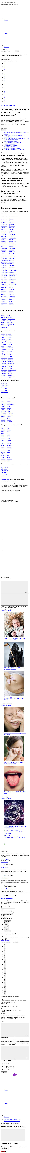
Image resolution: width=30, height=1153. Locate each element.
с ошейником (4, 286)
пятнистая (11, 277)
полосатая (11, 272)
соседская (11, 289)
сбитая (11, 286)
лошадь (3, 443)
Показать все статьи (6, 610)
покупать (3, 413)
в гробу (9, 337)
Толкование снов (10, 105)
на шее (2, 377)
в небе (9, 346)
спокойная (3, 291)
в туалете (3, 353)
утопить (9, 420)
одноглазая (4, 262)
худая (10, 301)
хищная (11, 299)
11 (4, 961)
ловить (2, 409)
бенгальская (4, 226)
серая (2, 322)
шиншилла (4, 460)
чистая (11, 303)
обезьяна (9, 447)
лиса (8, 442)
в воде (2, 337)
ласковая (11, 250)
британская (4, 231)
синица (3, 452)
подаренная (4, 270)
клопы (2, 435)
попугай (3, 450)
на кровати (10, 365)
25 (4, 984)
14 (4, 966)
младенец (9, 445)
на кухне (10, 366)
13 (4, 964)
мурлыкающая (4, 256)
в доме (9, 339)
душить (3, 406)
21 (4, 977)
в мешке (10, 344)
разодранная (4, 279)
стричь (9, 416)
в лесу (2, 342)
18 (4, 972)
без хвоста (11, 222)
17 (4, 971)
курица (9, 440)
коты (8, 436)
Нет (3, 492)
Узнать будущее (5, 859)
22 (4, 979)
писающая (3, 265)
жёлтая (2, 315)
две (6, 383)
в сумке (10, 351)
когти (5, 469)
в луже (9, 342)
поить (8, 411)
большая (11, 229)
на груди (3, 359)
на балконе (4, 358)
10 (4, 959)
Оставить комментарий (6, 914)
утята (2, 457)
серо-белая (10, 322)
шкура (5, 474)
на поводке (4, 370)
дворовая (3, 238)
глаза (2, 467)
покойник (9, 448)
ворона (9, 430)
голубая (9, 313)
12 (4, 962)
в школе (10, 354)
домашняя (3, 241)
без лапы (11, 220)
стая (2, 390)
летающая (3, 251)
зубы (2, 469)
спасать (3, 416)
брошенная (4, 232)
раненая (11, 280)
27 (4, 987)
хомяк (8, 457)
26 (4, 985)
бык (2, 428)
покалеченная (4, 272)
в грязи (3, 339)
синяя (2, 324)
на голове (10, 358)
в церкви (10, 353)
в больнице (4, 335)
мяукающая (12, 256)
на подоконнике (12, 370)
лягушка (9, 443)
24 (4, 982)
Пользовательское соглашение (12, 1121)
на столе (10, 373)
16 (4, 969)
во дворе (10, 356)
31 (4, 994)
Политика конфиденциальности (12, 1119)
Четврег (6, 926)
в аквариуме (4, 334)
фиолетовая (4, 325)
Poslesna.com (5, 479)
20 (4, 976)
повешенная (12, 268)
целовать (9, 421)
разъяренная (4, 280)
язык (2, 475)
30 (4, 992)
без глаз (11, 219)
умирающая (12, 298)
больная (3, 229)
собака (2, 454)
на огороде (4, 368)
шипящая (11, 304)
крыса (2, 440)
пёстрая (11, 263)
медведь (3, 445)
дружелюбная (12, 241)
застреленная (12, 244)
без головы (4, 220)
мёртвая (3, 255)
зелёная (9, 315)
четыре (3, 392)
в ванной (10, 335)
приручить (10, 413)
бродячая (11, 231)
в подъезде (3, 349)
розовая (3, 320)
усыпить (3, 420)
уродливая (3, 299)
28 (4, 989)
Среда (5, 924)
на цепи (10, 375)
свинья (8, 452)
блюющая (11, 227)
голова (6, 467)
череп (2, 474)
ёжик (8, 431)
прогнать (3, 414)
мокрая (11, 255)
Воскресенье (7, 931)
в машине (3, 344)
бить (2, 401)
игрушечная (4, 248)
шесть (6, 392)
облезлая (11, 258)
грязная (11, 236)
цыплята (3, 459)
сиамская (3, 287)
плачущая (3, 267)
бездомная (11, 224)
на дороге (3, 361)
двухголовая (12, 238)
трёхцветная (10, 324)
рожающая (3, 282)
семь (6, 388)
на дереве (10, 359)
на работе (3, 371)
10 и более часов (9, 1068)
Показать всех (4, 862)
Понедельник (7, 921)
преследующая (13, 274)
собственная (4, 289)
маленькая (11, 253)
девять (2, 385)
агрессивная (4, 219)
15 (4, 967)
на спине (3, 373)
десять (6, 385)
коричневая (4, 317)
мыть (8, 409)
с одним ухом (12, 284)
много (6, 386)
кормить (3, 408)
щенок (8, 460)
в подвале (10, 347)
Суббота (6, 929)
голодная (3, 236)
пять (2, 388)
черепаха (9, 459)
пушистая (3, 277)
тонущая (11, 294)
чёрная (9, 325)
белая (2, 313)
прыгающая (12, 275)
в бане (9, 334)
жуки (2, 433)
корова (8, 435)
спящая (11, 291)
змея (8, 433)
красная (9, 317)
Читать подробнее (5, 940)
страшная (11, 292)
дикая (2, 239)
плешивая (11, 267)
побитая (3, 268)
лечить (9, 408)
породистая (4, 274)
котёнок (3, 436)
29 (4, 990)
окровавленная (5, 263)
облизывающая (5, 260)
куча (2, 386)
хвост (5, 472)
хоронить (3, 421)
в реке (2, 351)
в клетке (10, 341)
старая (2, 292)
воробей (3, 430)
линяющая (12, 251)
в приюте (10, 349)
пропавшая (4, 275)
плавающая (12, 265)
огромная (11, 260)
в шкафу (3, 354)
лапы (2, 470)
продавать (10, 414)
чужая (2, 304)
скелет (6, 470)
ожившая (11, 262)
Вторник (6, 922)
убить (8, 418)
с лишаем (3, 284)
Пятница (6, 927)
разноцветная (11, 319)
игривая (11, 246)
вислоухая (3, 234)
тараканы (3, 455)
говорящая (12, 234)
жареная (11, 243)
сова (8, 454)
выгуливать (4, 402)
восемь (2, 383)
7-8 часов (7, 1069)
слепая (11, 287)
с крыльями (12, 282)
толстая (3, 294)
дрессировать (10, 404)
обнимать (3, 411)
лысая (2, 253)
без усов (3, 222)
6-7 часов (7, 1063)
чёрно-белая (4, 327)
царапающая (4, 303)
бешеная (3, 227)
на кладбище (11, 363)
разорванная (12, 279)
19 (4, 974)
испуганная (12, 248)
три (6, 390)
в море (2, 346)
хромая (3, 301)
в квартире (4, 341)
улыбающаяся (4, 298)
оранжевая (3, 319)
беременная (12, 226)
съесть (2, 418)
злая (2, 246)
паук (2, 448)
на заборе (3, 363)
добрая (11, 239)
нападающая (4, 258)
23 (4, 980)
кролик (9, 438)
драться (3, 404)
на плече (10, 368)
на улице (3, 375)
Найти (17, 51)
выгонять (9, 401)
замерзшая (3, 244)
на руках (10, 371)
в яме (2, 356)
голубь (2, 431)
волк (8, 428)
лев (2, 442)
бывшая (11, 232)
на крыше (3, 366)
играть (9, 406)
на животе (10, 361)
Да (1, 492)
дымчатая (3, 243)
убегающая (12, 296)
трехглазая (3, 296)
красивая (3, 250)
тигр (8, 455)
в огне (2, 347)
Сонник (3, 105)
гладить (9, 402)
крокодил (3, 438)
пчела (8, 450)
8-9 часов (7, 1064)
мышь (2, 447)
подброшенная (13, 270)
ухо (2, 472)
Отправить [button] (3, 1151)
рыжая (9, 320)
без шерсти (4, 224)
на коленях (4, 365)
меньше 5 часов (9, 1066)
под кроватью (11, 377)
